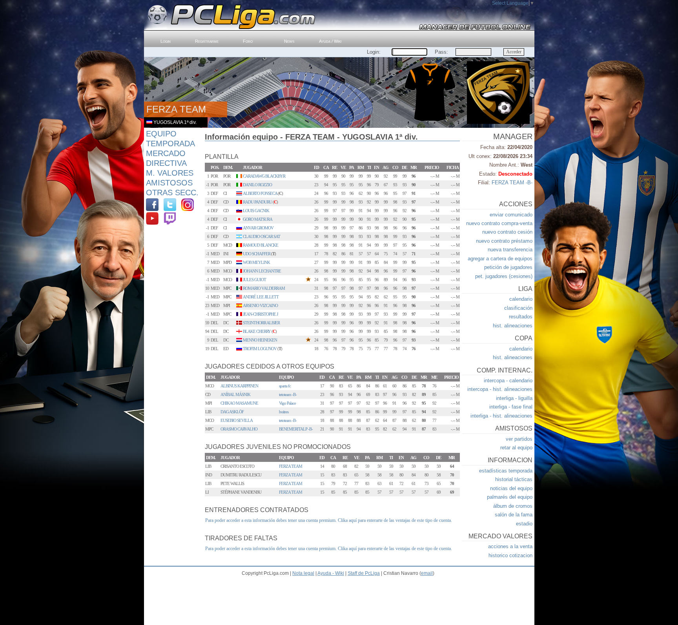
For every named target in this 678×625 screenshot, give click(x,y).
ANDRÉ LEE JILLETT (261, 296)
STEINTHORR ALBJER (261, 322)
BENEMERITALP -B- (296, 429)
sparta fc (285, 385)
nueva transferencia (510, 250)
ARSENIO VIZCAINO (260, 305)
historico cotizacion (510, 555)
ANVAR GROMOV (258, 227)
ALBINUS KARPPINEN (239, 385)
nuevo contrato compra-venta (499, 223)
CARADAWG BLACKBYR (264, 176)
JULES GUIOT (254, 279)
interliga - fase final (510, 407)
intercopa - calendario (508, 380)
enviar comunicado (511, 215)
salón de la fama (513, 515)
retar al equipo (516, 448)
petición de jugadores (508, 267)
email (427, 573)
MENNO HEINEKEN (260, 340)
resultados (520, 317)
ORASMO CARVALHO (239, 429)
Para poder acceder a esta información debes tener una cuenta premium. (271, 520)
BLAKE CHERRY (257, 331)
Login (165, 41)
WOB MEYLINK (256, 262)
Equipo (161, 133)
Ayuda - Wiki (330, 573)
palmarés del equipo (509, 497)
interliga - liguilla (514, 398)
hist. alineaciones (512, 326)
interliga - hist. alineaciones (501, 416)
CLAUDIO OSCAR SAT (261, 236)
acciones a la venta (510, 546)
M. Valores (169, 173)
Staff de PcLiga (364, 573)
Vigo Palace (287, 403)
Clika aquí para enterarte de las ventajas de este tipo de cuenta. (395, 520)
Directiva (166, 163)
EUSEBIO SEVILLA (237, 420)
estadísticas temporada (505, 471)
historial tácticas (513, 479)
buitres (283, 411)
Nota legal (303, 573)
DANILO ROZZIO (257, 184)
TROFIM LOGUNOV (260, 348)
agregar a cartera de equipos (500, 259)
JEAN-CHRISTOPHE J (260, 314)
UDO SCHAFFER (256, 253)
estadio (524, 524)
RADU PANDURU (257, 202)
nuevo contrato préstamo (504, 241)
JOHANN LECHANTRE (262, 271)
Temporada (170, 143)
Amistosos (169, 182)
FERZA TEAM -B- (512, 182)
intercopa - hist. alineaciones (499, 389)
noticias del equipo (511, 488)
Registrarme (207, 41)
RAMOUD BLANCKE (260, 245)
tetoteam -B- (288, 394)
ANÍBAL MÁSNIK (235, 394)
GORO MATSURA (257, 219)
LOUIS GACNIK (256, 210)
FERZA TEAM (290, 466)
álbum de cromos (512, 506)
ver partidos (519, 439)
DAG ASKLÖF (232, 411)
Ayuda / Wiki (330, 41)
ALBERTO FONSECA (260, 193)
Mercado (166, 153)
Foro (248, 41)
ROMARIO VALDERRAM (264, 288)
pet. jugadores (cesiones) (503, 276)
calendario (520, 299)
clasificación (518, 308)
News (289, 41)
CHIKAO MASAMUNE (239, 403)
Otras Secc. (172, 192)
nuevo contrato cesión (507, 232)
